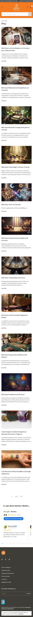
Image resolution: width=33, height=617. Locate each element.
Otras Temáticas (6, 567)
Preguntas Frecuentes (7, 573)
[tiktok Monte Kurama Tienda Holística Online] (9, 559)
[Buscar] (30, 14)
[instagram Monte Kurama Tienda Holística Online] (2, 559)
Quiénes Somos (5, 570)
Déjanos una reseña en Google (13, 518)
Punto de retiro (5, 576)
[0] (31, 7)
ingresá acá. (28, 607)
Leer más (14, 536)
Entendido (20, 614)
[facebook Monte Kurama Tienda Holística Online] (5, 559)
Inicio (2, 20)
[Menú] (2, 7)
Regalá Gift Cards (6, 582)
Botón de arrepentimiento (7, 608)
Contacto (4, 579)
